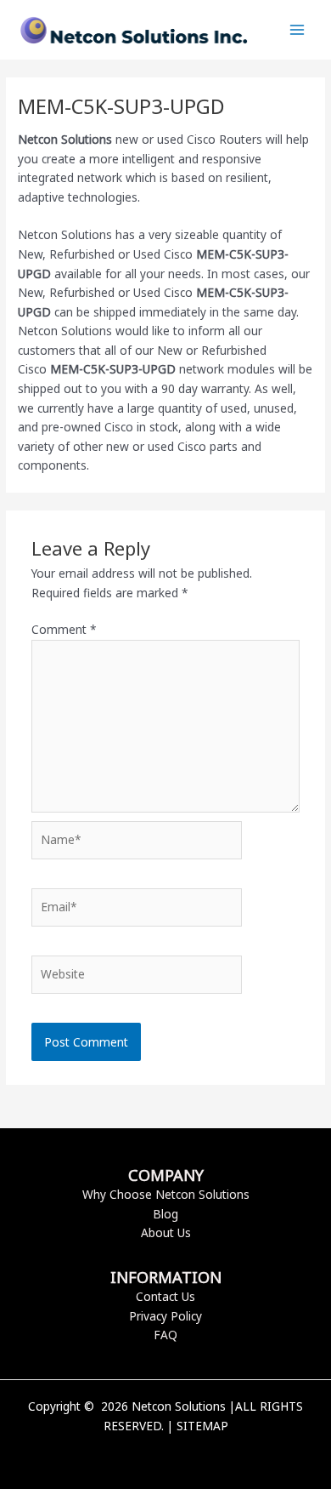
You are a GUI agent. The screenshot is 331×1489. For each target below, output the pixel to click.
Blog (165, 1214)
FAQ (165, 1334)
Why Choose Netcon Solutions (166, 1194)
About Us (166, 1232)
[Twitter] (165, 1455)
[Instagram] (191, 1455)
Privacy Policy (165, 1316)
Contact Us (165, 1296)
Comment (64, 629)
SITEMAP (202, 1426)
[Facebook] (140, 1455)
